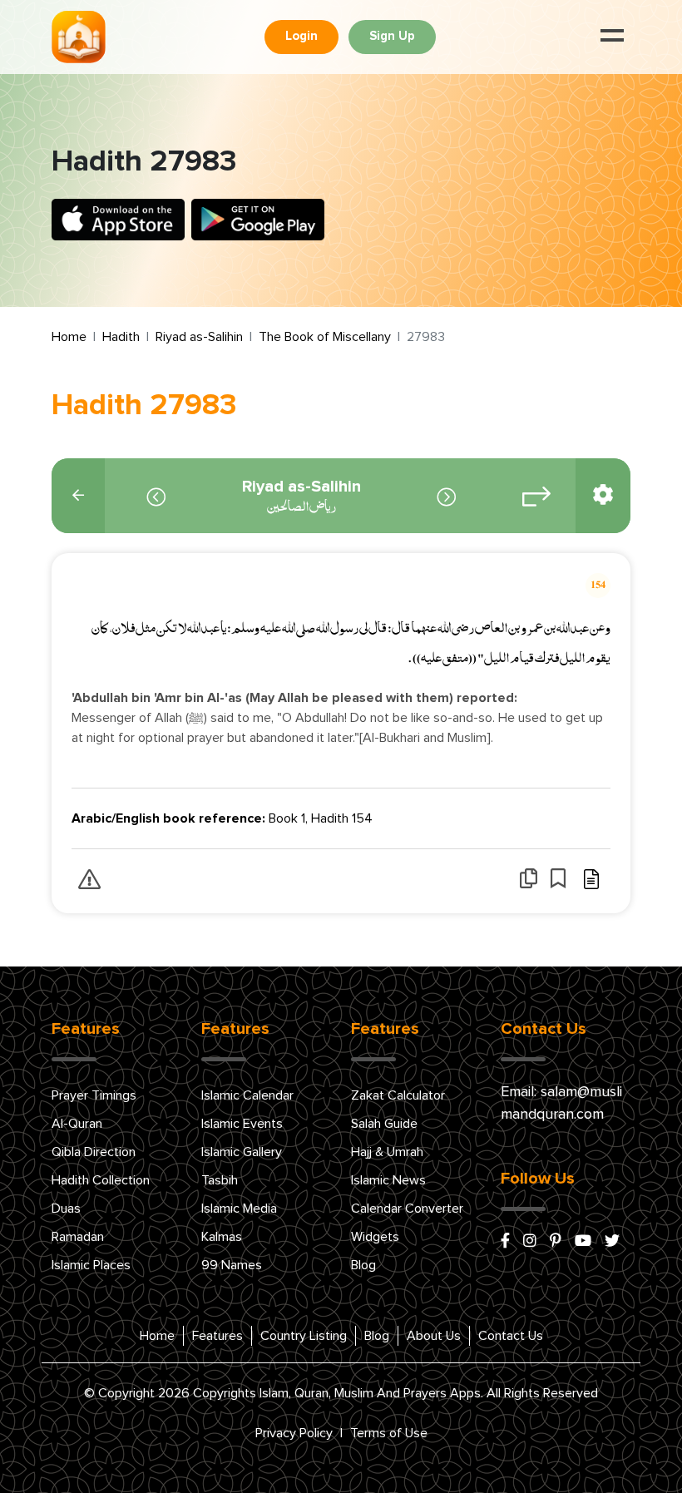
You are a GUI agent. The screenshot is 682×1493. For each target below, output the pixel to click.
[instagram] (529, 1241)
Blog (363, 1265)
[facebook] (505, 1241)
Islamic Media (239, 1208)
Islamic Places (91, 1265)
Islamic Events (242, 1123)
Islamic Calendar (247, 1095)
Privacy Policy (294, 1433)
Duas (66, 1208)
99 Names (231, 1265)
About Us (434, 1335)
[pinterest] (555, 1241)
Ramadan (78, 1236)
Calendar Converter (407, 1208)
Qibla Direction (94, 1152)
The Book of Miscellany (325, 337)
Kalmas (221, 1236)
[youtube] (583, 1241)
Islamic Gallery (241, 1152)
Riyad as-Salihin (199, 337)
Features (217, 1335)
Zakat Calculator (398, 1095)
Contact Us (510, 1335)
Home (69, 337)
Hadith (121, 337)
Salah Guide (384, 1123)
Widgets (375, 1236)
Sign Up (392, 36)
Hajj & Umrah (387, 1152)
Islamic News (388, 1180)
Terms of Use (388, 1433)
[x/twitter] (612, 1241)
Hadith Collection (101, 1180)
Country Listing (303, 1335)
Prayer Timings (94, 1095)
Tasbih (219, 1180)
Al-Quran (77, 1123)
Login (301, 36)
